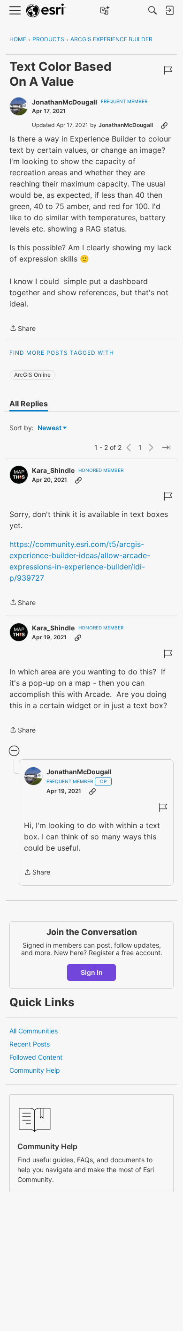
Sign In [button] (92, 972)
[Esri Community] (46, 10)
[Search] (152, 10)
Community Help (34, 1070)
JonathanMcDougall (64, 102)
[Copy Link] (164, 125)
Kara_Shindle (53, 470)
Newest (49, 428)
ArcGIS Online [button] (32, 374)
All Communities (33, 1031)
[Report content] (168, 70)
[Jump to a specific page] (166, 447)
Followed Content (35, 1057)
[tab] (28, 403)
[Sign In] (169, 10)
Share (22, 329)
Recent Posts (29, 1044)
